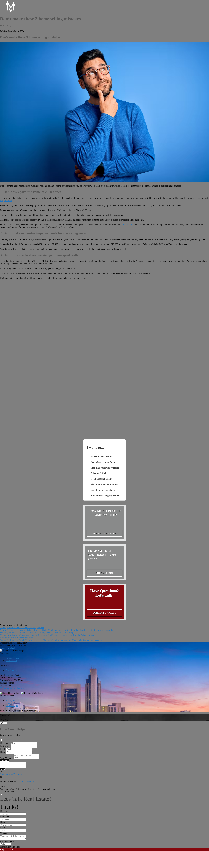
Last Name (5, 746)
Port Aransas (11, 670)
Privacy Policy (12, 700)
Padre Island (11, 660)
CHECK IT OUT (104, 573)
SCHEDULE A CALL (104, 613)
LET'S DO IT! (7, 791)
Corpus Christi (12, 658)
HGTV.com (127, 224)
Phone (3, 752)
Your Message (6, 758)
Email (2, 749)
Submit (3, 769)
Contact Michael (7, 648)
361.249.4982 (6, 685)
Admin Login (12, 705)
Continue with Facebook (11, 774)
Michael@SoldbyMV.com (12, 688)
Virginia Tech (6, 200)
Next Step (4, 760)
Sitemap (9, 703)
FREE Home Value (104, 533)
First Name (5, 743)
